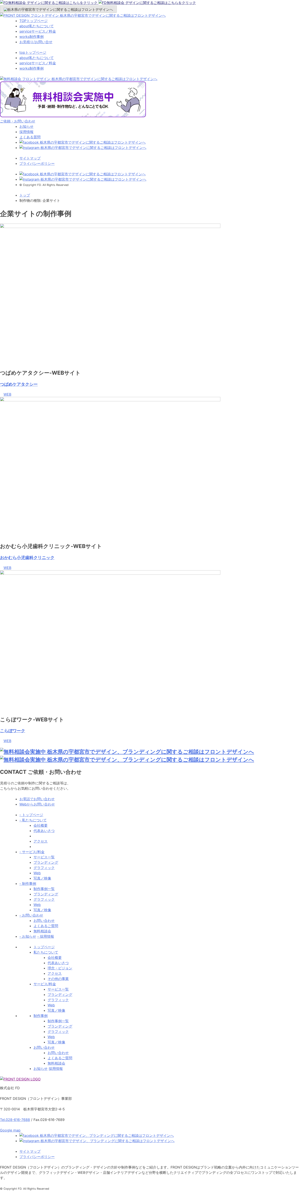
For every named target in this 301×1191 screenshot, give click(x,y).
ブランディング (45, 862)
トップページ (44, 947)
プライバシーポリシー (37, 163)
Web (37, 873)
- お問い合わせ (31, 915)
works (31, 36)
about (36, 26)
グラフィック (44, 867)
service (37, 31)
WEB (7, 394)
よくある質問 (30, 137)
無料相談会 (42, 931)
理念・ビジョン (60, 968)
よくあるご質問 (45, 926)
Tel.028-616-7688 (15, 1119)
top (32, 52)
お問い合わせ (44, 920)
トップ (24, 195)
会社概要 (40, 825)
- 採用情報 (45, 936)
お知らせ (26, 126)
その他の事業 (58, 978)
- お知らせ (27, 936)
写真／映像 (42, 878)
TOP (33, 21)
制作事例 (40, 1015)
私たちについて (45, 952)
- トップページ (31, 815)
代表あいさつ (44, 830)
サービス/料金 (44, 984)
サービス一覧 (44, 857)
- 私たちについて (33, 820)
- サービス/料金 (32, 852)
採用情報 (26, 132)
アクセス (40, 841)
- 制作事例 (27, 883)
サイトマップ (30, 158)
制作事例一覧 (44, 889)
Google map (10, 1130)
